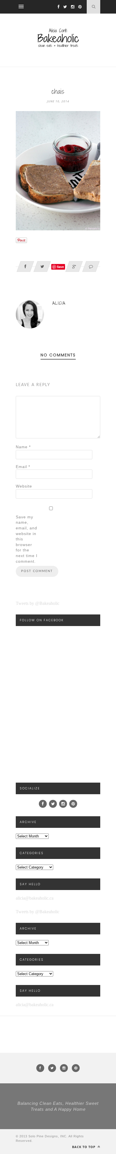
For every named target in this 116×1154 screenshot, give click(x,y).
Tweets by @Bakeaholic (37, 603)
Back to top (84, 1147)
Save (60, 267)
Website (24, 486)
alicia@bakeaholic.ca (34, 898)
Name (23, 447)
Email (23, 466)
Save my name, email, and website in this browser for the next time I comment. (26, 539)
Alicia (59, 303)
